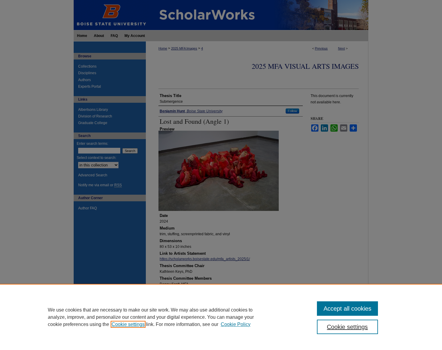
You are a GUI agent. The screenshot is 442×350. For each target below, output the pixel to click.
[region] (221, 317)
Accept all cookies (347, 308)
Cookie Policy (235, 324)
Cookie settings (128, 324)
